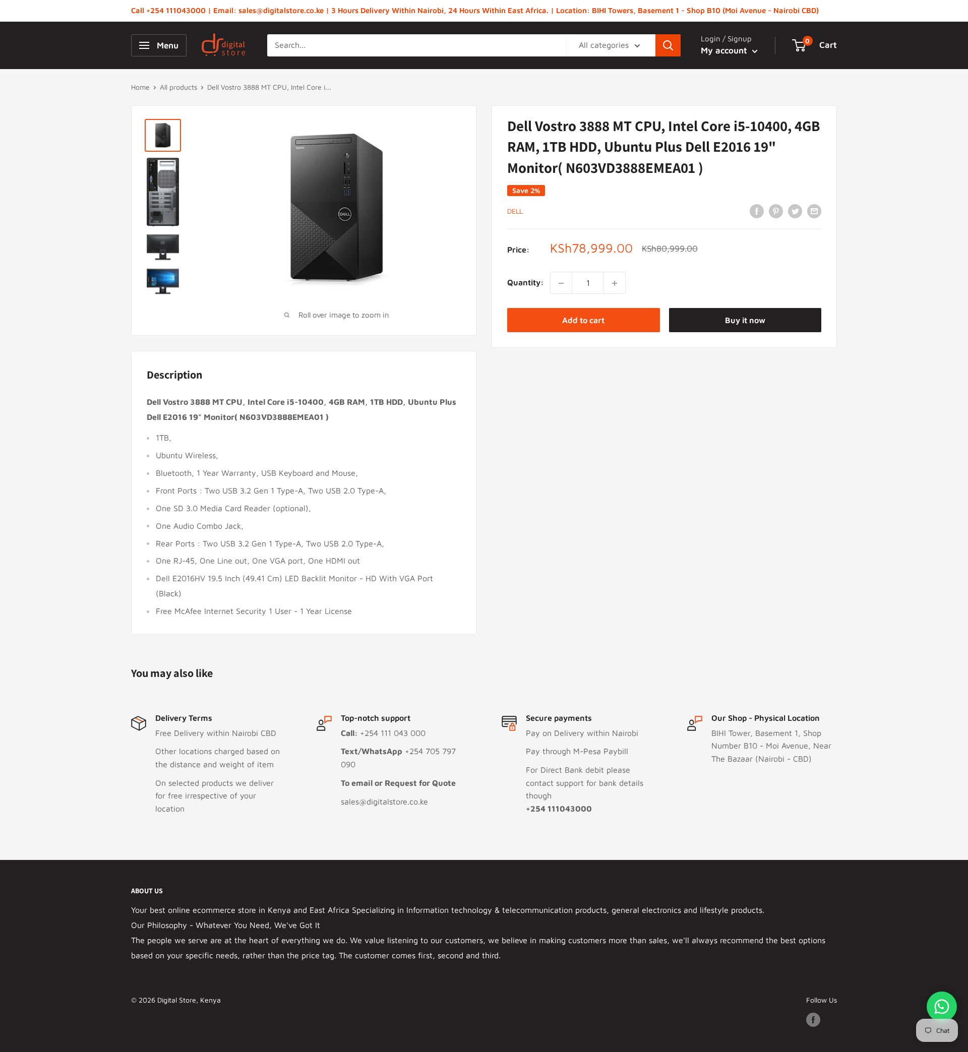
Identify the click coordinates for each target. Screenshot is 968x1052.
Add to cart (583, 320)
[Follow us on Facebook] (813, 1019)
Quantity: (525, 282)
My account (725, 50)
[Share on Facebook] (757, 210)
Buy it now (745, 320)
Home (140, 87)
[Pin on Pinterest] (776, 210)
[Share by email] (814, 210)
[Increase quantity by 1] (614, 283)
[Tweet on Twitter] (795, 210)
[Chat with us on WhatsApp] (942, 1007)
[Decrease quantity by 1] (561, 283)
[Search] (668, 45)
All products (178, 87)
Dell (515, 211)
